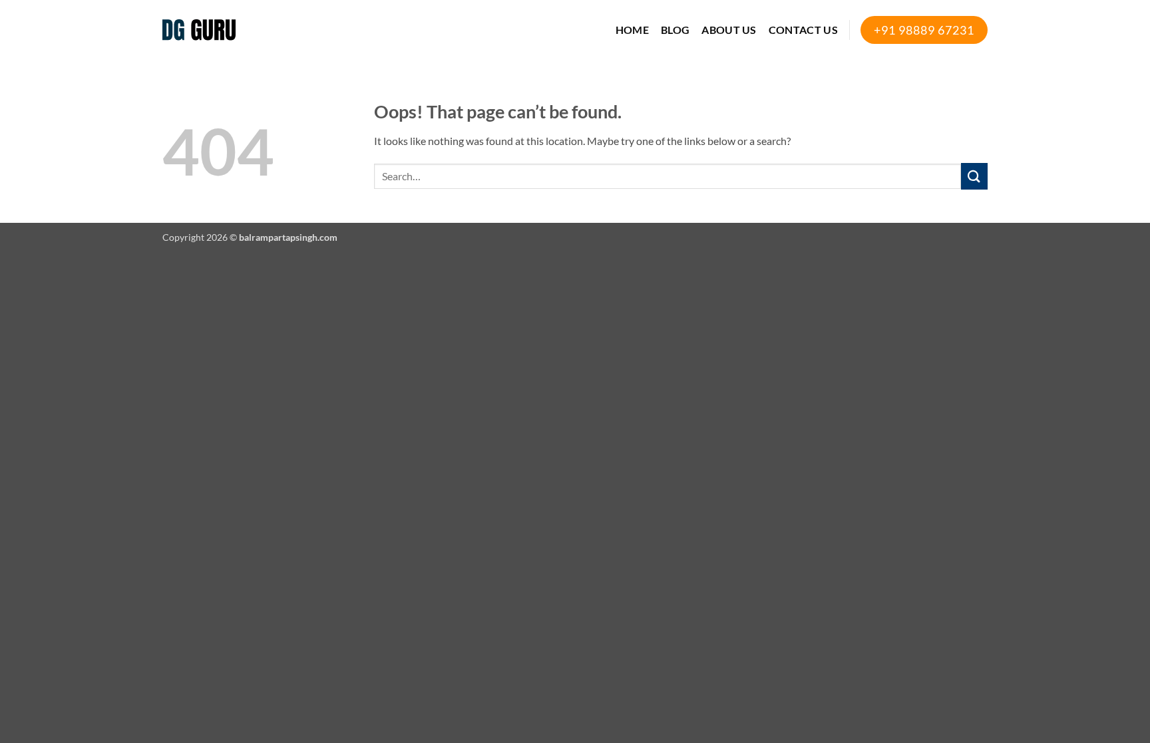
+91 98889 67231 (924, 30)
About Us (729, 29)
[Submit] (974, 176)
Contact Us (803, 29)
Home (632, 29)
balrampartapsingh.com (288, 237)
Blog (675, 29)
